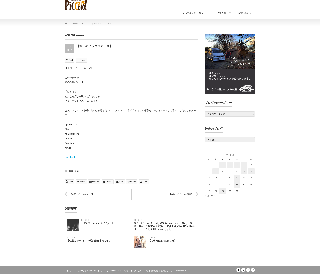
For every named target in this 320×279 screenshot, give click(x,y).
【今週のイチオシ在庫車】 (181, 194)
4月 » (213, 196)
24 (237, 184)
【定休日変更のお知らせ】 (163, 240)
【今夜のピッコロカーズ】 (82, 194)
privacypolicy (181, 271)
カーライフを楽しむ (220, 13)
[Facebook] (248, 270)
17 (237, 178)
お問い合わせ (245, 13)
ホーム (69, 271)
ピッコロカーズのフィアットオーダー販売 (124, 271)
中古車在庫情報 (151, 271)
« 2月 (207, 196)
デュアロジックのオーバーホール (89, 271)
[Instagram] (253, 270)
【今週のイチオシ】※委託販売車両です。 (89, 240)
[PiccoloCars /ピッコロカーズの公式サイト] (76, 5)
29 (223, 191)
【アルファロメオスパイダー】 (97, 223)
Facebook (70, 157)
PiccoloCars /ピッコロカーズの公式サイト (236, 276)
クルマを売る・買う (192, 13)
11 (244, 171)
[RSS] (238, 270)
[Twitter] (243, 270)
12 (251, 171)
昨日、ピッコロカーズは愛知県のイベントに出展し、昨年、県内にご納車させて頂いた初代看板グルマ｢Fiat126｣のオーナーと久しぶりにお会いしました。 (165, 226)
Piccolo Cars (74, 171)
